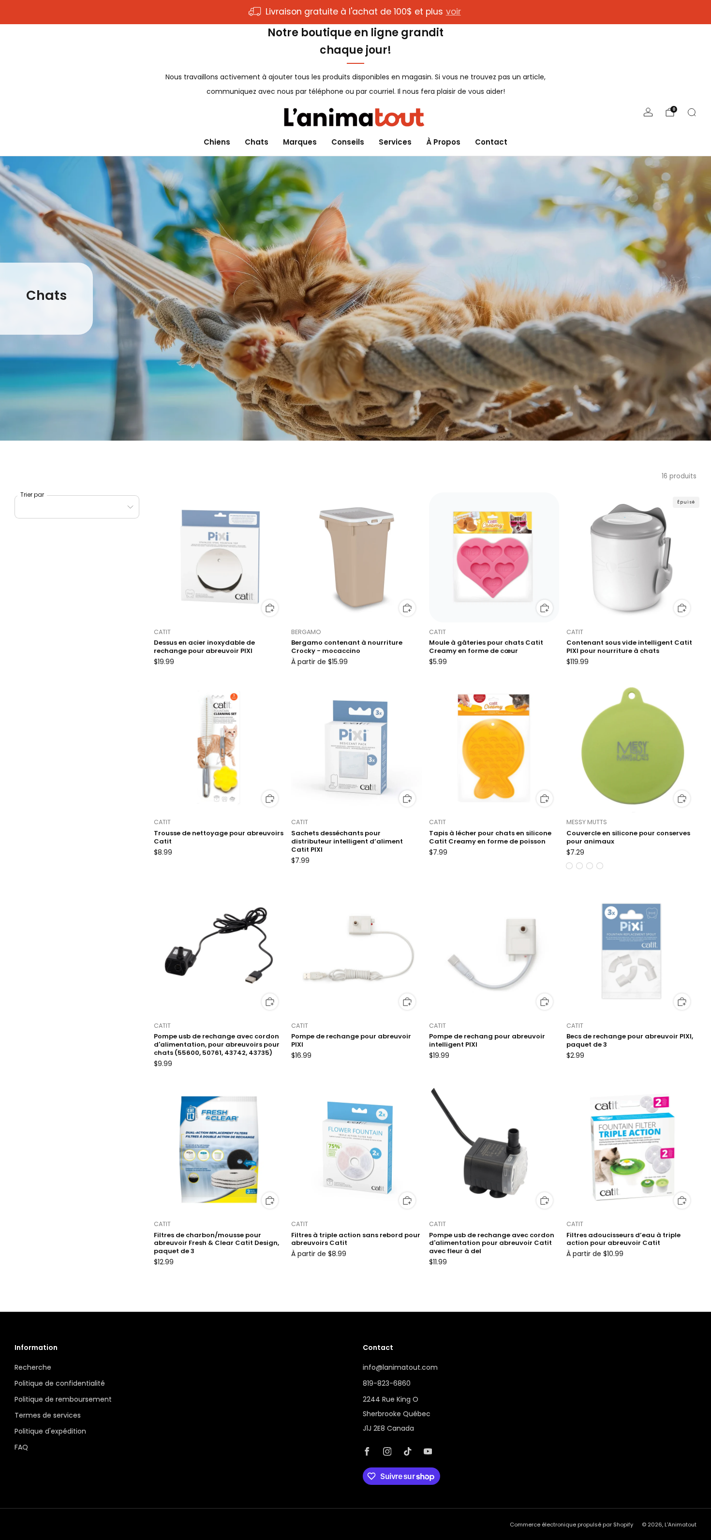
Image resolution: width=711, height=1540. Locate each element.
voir (453, 11)
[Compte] (648, 112)
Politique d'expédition (50, 1431)
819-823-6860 (387, 1383)
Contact (491, 142)
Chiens (217, 142)
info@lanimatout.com (400, 1367)
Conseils (347, 142)
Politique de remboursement (63, 1399)
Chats (256, 142)
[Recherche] (691, 112)
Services (395, 142)
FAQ (21, 1447)
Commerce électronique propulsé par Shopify (571, 1524)
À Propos (443, 142)
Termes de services (48, 1415)
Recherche (33, 1367)
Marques (300, 142)
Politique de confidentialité (60, 1383)
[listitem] (355, 12)
